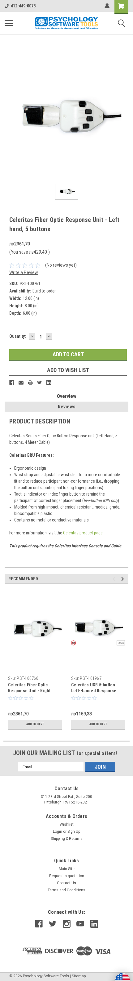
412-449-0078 (23, 5)
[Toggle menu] (9, 23)
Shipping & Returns (67, 838)
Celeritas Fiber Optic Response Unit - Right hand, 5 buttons (29, 690)
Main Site (67, 869)
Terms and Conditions (66, 890)
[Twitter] (39, 382)
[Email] (21, 382)
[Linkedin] (48, 382)
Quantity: (17, 336)
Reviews (66, 407)
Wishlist (67, 824)
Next (123, 579)
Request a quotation (66, 876)
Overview (66, 396)
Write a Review (23, 272)
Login (57, 831)
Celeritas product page (83, 532)
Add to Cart (35, 724)
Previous (115, 579)
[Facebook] (11, 382)
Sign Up (73, 831)
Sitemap (79, 976)
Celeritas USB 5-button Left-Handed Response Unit (93, 690)
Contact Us (66, 883)
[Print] (30, 382)
